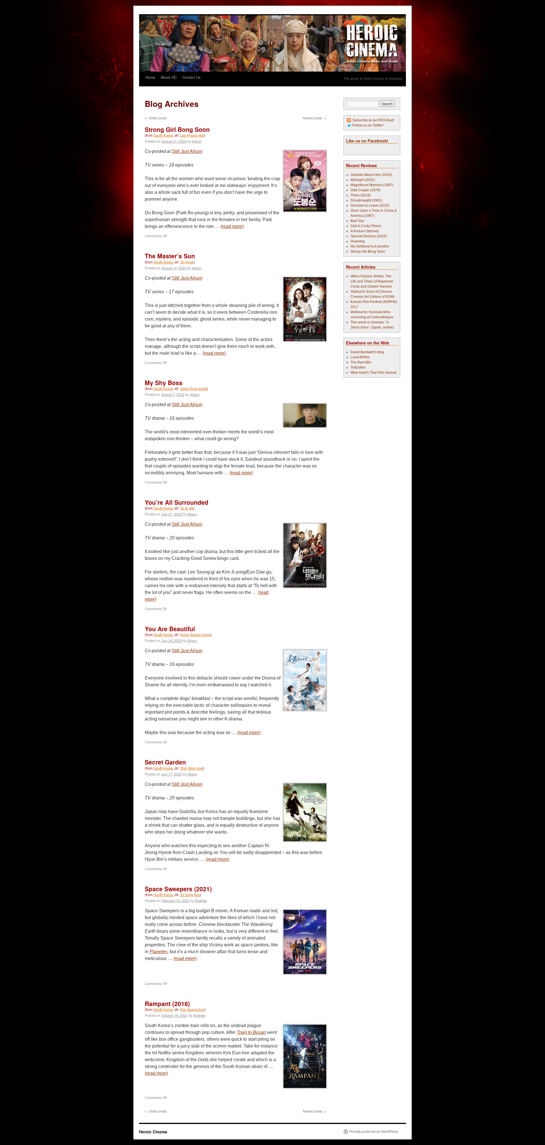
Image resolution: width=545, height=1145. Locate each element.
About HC (169, 77)
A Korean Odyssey (365, 231)
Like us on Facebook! (367, 141)
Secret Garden (165, 762)
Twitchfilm (358, 367)
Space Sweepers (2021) (178, 888)
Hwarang (358, 241)
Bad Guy (357, 221)
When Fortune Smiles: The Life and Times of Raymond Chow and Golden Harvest (372, 281)
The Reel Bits (361, 362)
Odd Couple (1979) (365, 190)
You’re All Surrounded (176, 502)
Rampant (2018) (167, 1003)
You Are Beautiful (170, 628)
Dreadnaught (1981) (366, 200)
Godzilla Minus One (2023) (371, 175)
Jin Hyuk (187, 262)
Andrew (201, 900)
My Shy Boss (164, 382)
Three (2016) (361, 195)
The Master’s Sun (170, 256)
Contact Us (191, 77)
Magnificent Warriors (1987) (372, 185)
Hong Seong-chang (195, 635)
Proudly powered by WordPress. (374, 1132)
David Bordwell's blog (367, 352)
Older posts (156, 117)
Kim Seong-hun (192, 1010)
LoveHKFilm (360, 357)
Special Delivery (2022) (369, 236)
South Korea (163, 136)
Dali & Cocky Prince (366, 226)
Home (150, 77)
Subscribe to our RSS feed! (373, 120)
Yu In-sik (186, 508)
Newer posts (314, 117)
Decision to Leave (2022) (370, 205)
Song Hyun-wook (193, 389)
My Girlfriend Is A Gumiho (370, 246)
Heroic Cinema (153, 1131)
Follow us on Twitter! (367, 125)
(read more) (232, 226)
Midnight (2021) (363, 180)
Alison (197, 141)
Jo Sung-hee (190, 895)
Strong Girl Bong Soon (177, 129)
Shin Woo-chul (191, 768)
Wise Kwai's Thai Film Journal (374, 373)
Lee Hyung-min (192, 136)
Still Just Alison (187, 151)
